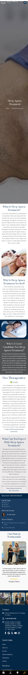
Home (7, 108)
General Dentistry (7, 670)
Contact (4, 661)
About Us (5, 648)
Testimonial (5, 658)
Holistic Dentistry (7, 654)
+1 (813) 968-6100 (10, 618)
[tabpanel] (14, 577)
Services (4, 651)
